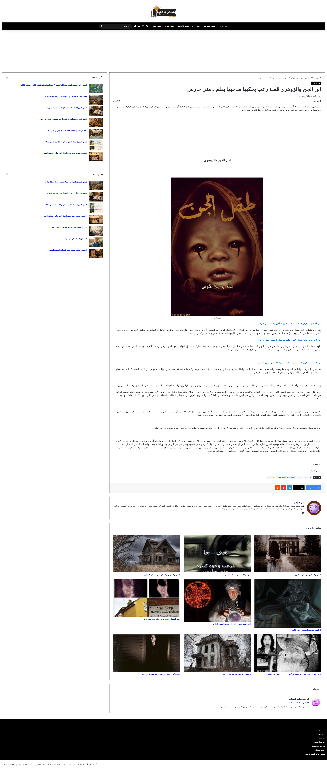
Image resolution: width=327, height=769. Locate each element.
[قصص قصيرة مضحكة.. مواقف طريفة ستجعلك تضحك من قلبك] (96, 122)
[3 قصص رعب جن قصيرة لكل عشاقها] (217, 653)
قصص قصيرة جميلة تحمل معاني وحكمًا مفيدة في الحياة (66, 142)
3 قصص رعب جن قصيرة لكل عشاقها (237, 674)
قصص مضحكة (155, 26)
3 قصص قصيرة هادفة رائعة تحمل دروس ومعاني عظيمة (66, 130)
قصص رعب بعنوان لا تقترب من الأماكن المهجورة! (161, 575)
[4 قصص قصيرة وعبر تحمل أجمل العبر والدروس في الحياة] (96, 156)
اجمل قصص (308, 477)
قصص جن (308, 78)
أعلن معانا (321, 734)
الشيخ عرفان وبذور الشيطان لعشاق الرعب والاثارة (232, 624)
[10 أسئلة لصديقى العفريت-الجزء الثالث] (287, 603)
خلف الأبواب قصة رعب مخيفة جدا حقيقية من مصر (161, 674)
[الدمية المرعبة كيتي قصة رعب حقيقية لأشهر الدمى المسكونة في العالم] (287, 653)
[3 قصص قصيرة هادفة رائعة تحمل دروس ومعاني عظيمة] (96, 134)
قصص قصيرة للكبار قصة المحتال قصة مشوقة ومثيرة (67, 108)
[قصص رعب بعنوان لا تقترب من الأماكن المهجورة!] (146, 553)
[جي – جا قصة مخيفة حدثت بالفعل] (217, 553)
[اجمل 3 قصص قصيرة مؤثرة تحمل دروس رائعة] (96, 231)
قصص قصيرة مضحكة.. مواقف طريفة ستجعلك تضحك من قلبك (63, 119)
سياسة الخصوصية (318, 746)
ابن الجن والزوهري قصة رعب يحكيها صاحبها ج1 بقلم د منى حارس (289, 339)
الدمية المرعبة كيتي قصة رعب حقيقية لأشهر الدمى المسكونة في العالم (294, 674)
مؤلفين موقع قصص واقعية (315, 754)
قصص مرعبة (270, 477)
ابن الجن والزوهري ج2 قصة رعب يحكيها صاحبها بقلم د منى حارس (289, 323)
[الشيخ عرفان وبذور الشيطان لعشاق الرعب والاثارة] (217, 600)
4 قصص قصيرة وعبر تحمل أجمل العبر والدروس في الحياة (65, 153)
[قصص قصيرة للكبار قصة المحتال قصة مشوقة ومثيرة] (96, 111)
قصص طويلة (169, 26)
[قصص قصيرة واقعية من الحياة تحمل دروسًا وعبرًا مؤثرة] (96, 100)
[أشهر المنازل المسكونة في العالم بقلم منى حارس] (146, 598)
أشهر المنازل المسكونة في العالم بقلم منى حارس (161, 619)
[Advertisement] (305, 51)
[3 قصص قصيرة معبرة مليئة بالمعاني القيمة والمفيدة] (96, 253)
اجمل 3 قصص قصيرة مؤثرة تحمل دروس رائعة (69, 227)
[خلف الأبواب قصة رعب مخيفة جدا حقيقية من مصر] (146, 653)
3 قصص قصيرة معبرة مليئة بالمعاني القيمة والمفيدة (68, 250)
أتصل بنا (322, 738)
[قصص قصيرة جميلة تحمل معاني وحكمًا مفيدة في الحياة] (96, 145)
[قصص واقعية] (164, 11)
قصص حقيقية (281, 477)
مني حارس (315, 101)
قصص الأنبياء (184, 26)
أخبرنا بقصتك (320, 750)
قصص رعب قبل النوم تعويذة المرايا (308, 575)
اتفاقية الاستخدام (318, 742)
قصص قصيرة (210, 26)
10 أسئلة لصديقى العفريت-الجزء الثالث (306, 630)
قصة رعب (299, 477)
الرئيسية (316, 78)
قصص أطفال (223, 26)
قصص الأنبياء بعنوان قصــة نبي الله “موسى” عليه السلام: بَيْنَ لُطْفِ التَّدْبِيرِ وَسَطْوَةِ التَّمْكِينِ (53, 85)
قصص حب (196, 26)
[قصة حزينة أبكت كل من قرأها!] (96, 242)
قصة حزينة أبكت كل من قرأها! (75, 239)
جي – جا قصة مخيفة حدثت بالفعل (238, 575)
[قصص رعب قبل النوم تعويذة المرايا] (287, 553)
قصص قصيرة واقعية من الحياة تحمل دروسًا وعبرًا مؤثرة (66, 96)
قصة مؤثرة (290, 477)
